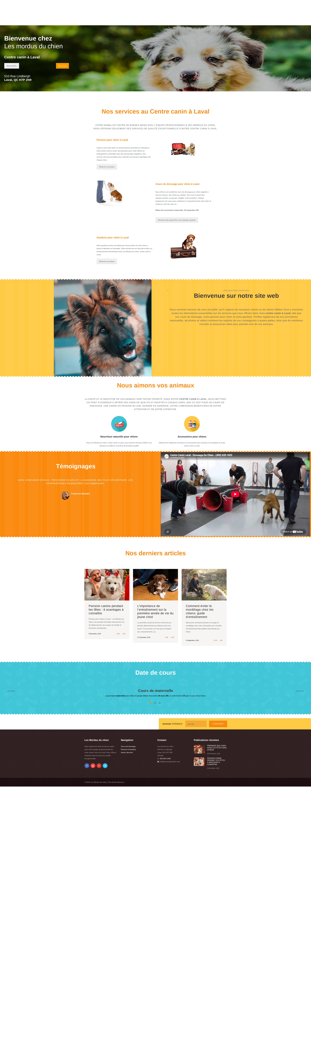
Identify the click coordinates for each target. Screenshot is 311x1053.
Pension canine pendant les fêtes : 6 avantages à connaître (106, 609)
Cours (190, 22)
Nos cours (62, 66)
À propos (177, 22)
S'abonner (218, 724)
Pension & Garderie (128, 749)
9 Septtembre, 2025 (192, 640)
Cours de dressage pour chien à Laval (177, 184)
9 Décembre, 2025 (95, 634)
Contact (217, 22)
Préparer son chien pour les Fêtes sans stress (217, 748)
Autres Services (127, 752)
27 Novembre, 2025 (143, 637)
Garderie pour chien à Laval (113, 237)
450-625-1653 (165, 759)
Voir (106, 587)
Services (203, 22)
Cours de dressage (128, 746)
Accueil (163, 22)
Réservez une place (106, 167)
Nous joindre (12, 66)
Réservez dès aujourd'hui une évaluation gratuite (177, 220)
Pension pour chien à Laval (112, 140)
